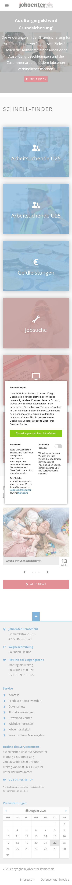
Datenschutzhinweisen (20, 490)
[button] (36, 433)
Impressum (22, 493)
